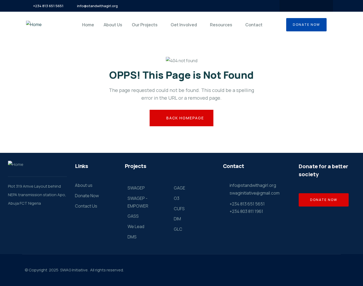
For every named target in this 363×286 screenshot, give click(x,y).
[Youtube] (322, 6)
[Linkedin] (320, 270)
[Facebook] (291, 6)
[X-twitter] (301, 6)
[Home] (34, 24)
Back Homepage (184, 117)
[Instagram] (311, 6)
